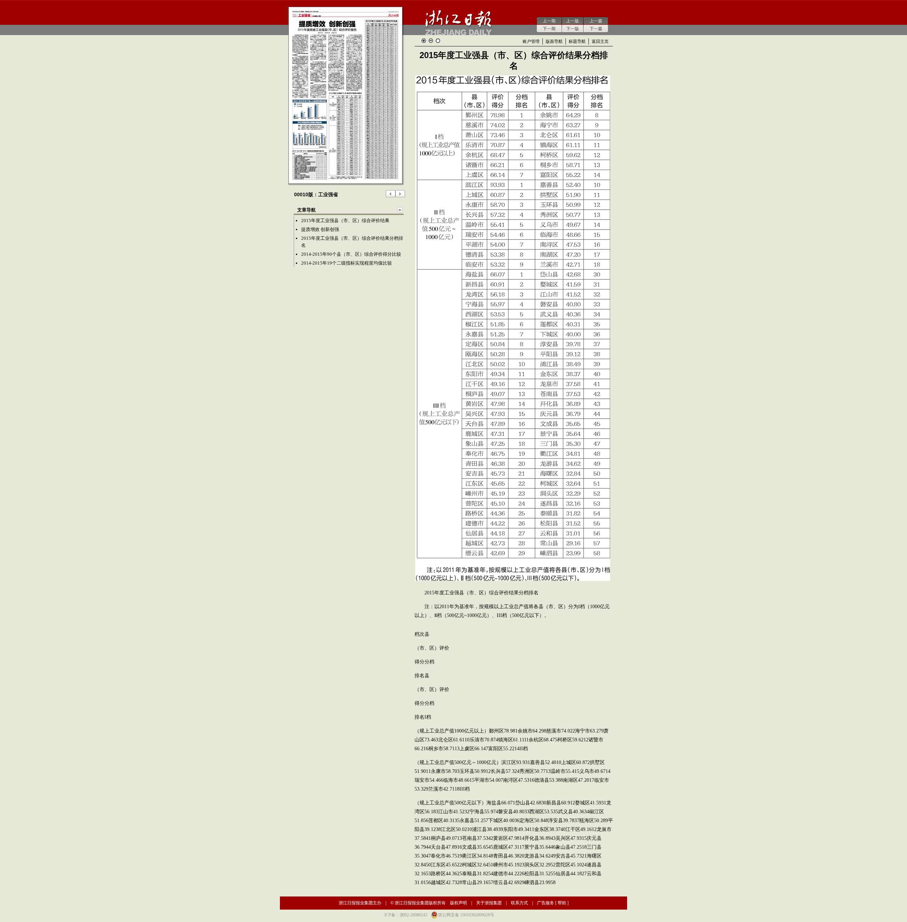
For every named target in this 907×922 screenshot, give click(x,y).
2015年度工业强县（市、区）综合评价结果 (345, 220)
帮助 (562, 902)
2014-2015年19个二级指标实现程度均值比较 (346, 263)
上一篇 (596, 20)
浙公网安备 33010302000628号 (466, 914)
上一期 (549, 20)
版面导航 (554, 41)
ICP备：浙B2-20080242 (405, 914)
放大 (424, 41)
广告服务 (545, 902)
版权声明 (458, 902)
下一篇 (596, 28)
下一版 (572, 28)
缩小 (431, 41)
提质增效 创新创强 (320, 229)
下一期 (549, 28)
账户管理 (531, 41)
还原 (438, 41)
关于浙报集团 (489, 902)
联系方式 (519, 902)
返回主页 (600, 41)
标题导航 (577, 41)
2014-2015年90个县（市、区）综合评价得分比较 (351, 254)
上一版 (572, 20)
